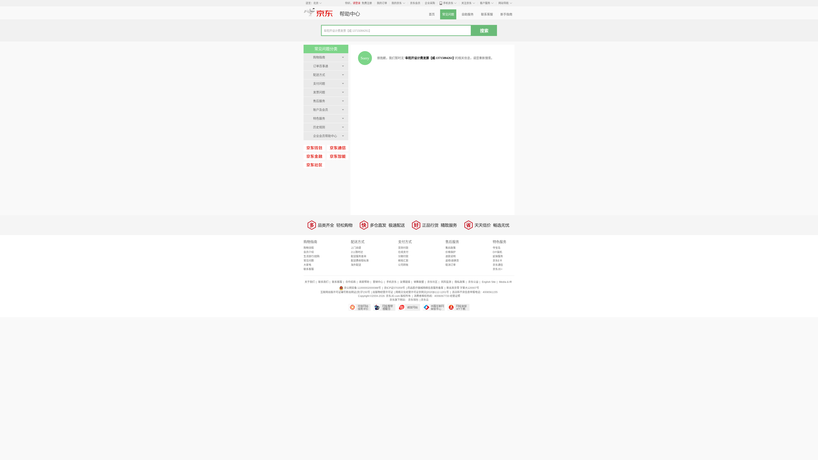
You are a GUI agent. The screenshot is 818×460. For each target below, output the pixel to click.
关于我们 (310, 281)
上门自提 (356, 247)
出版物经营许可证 (383, 292)
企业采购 (430, 3)
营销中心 (378, 281)
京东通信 (498, 264)
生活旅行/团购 (312, 256)
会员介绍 (309, 252)
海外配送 (356, 264)
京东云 (425, 299)
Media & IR (505, 281)
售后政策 (450, 247)
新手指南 (506, 14)
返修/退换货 (452, 260)
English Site (489, 281)
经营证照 (455, 296)
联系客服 (487, 14)
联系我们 (323, 281)
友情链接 (405, 281)
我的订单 (382, 3)
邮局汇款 (403, 260)
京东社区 (432, 281)
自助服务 (468, 14)
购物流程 (309, 247)
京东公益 (473, 281)
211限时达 (357, 252)
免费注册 (367, 3)
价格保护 (450, 252)
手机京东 (448, 3)
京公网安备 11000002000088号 (362, 287)
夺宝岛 (496, 247)
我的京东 (397, 3)
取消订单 (450, 264)
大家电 (307, 264)
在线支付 (403, 252)
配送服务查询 (358, 256)
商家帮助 (364, 281)
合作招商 (351, 281)
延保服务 (498, 256)
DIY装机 (497, 252)
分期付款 (403, 256)
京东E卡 (497, 260)
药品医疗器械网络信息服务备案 (425, 287)
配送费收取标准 (360, 260)
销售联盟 (419, 281)
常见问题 (448, 14)
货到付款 (403, 247)
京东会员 (415, 3)
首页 (432, 14)
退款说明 (450, 256)
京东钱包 (413, 299)
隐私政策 (460, 281)
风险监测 (446, 281)
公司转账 (403, 264)
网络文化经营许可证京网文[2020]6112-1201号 (422, 292)
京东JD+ (498, 269)
